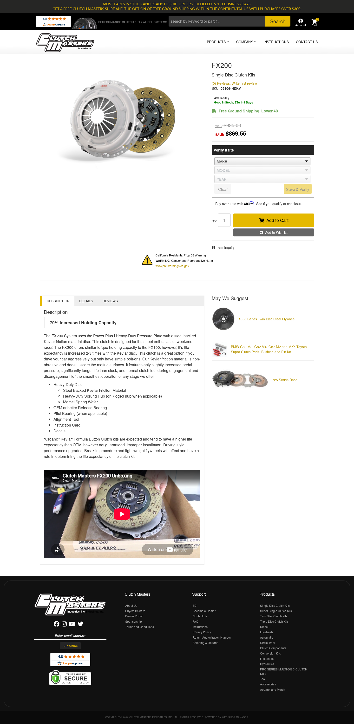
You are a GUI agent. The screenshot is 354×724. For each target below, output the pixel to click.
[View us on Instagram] (64, 625)
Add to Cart (277, 220)
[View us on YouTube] (72, 625)
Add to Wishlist (276, 232)
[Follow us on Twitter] (80, 625)
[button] (229, 21)
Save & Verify (297, 189)
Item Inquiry (225, 247)
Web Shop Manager (235, 717)
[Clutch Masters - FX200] (122, 119)
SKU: (215, 88)
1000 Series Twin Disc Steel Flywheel (267, 319)
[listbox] (262, 161)
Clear (223, 189)
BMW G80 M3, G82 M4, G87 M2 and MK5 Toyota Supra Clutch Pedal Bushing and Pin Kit (269, 349)
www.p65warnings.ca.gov (172, 266)
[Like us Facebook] (56, 625)
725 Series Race (284, 379)
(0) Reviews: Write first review (234, 83)
